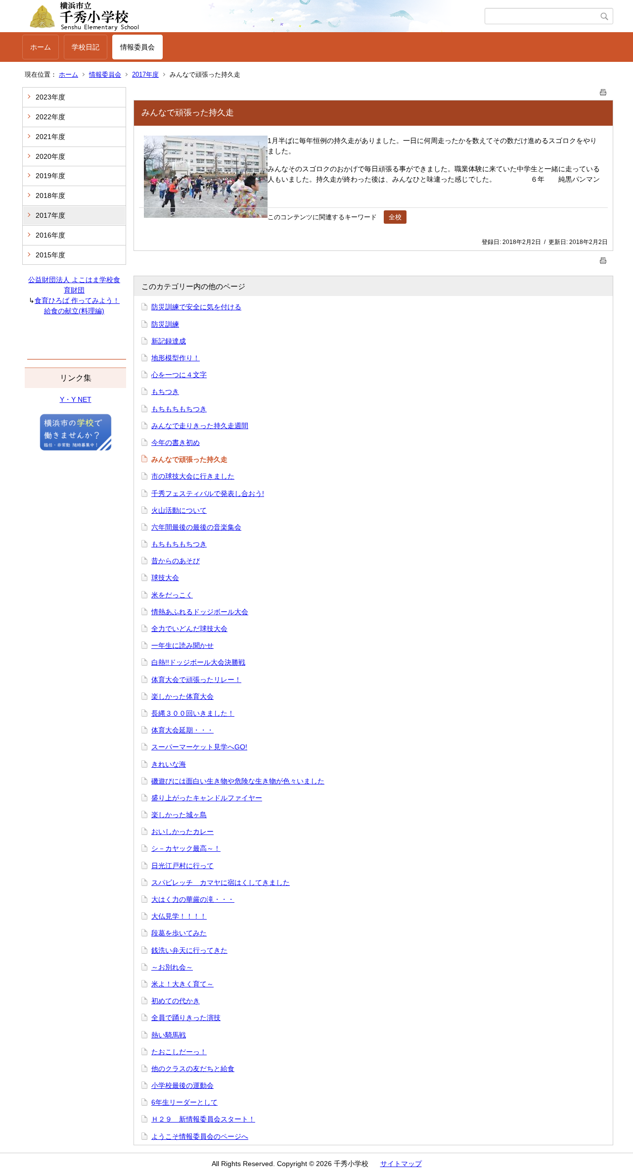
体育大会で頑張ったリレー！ (196, 680)
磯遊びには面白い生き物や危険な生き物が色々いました (237, 781)
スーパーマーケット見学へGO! (199, 747)
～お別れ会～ (172, 967)
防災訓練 (165, 324)
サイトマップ (401, 1164)
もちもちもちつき (179, 409)
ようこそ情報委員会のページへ (199, 1136)
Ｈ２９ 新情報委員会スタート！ (203, 1119)
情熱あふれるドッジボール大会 (199, 612)
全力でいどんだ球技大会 (189, 629)
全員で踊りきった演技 (186, 1018)
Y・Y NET (75, 399)
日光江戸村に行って (182, 866)
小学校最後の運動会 (182, 1085)
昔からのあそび (175, 561)
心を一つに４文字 (179, 375)
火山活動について (179, 510)
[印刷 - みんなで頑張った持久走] (603, 90)
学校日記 (85, 47)
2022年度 (50, 117)
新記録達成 (168, 341)
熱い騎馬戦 (168, 1035)
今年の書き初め (175, 442)
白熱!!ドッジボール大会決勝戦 (198, 662)
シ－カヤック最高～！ (186, 848)
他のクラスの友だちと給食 (192, 1069)
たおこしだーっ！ (179, 1052)
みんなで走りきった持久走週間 (199, 426)
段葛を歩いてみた (179, 933)
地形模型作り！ (175, 358)
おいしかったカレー (182, 831)
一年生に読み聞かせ (182, 645)
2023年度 (50, 97)
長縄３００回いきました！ (192, 713)
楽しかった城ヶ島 (179, 815)
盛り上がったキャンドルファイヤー (206, 798)
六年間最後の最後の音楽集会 (196, 527)
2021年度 (50, 137)
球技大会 (165, 578)
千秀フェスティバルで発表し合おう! (207, 493)
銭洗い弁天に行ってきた (189, 950)
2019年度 (50, 176)
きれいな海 (168, 764)
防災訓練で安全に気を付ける (196, 307)
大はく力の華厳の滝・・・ (192, 899)
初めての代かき (175, 1001)
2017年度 (145, 74)
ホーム (40, 47)
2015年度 (50, 255)
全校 (395, 217)
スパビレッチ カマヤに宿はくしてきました (220, 882)
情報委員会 (137, 47)
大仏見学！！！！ (179, 916)
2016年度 (50, 235)
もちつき (165, 391)
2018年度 (50, 195)
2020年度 (50, 156)
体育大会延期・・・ (182, 730)
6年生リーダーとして (184, 1102)
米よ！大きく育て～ (182, 984)
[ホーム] (253, 16)
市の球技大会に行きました (192, 476)
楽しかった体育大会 (182, 696)
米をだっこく (172, 595)
